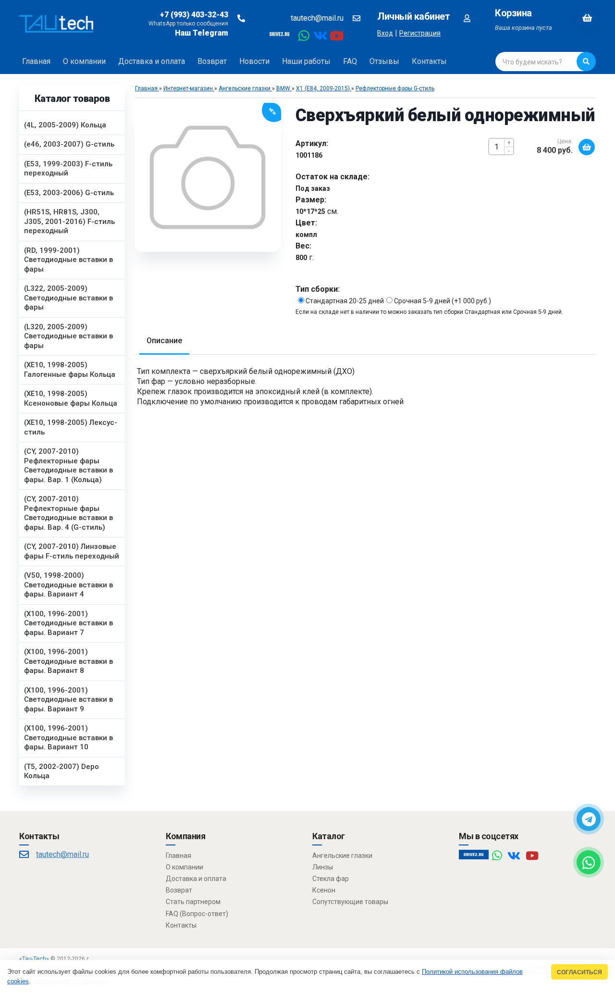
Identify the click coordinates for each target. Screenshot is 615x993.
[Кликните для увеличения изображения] (207, 177)
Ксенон (323, 890)
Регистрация (420, 33)
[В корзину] (587, 147)
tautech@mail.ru (317, 18)
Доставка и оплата (196, 878)
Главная (178, 855)
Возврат (179, 890)
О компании (184, 867)
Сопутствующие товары (350, 902)
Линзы (322, 867)
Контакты (181, 925)
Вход (385, 33)
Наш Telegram (201, 32)
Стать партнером (193, 902)
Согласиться (579, 972)
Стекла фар (330, 878)
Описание (164, 340)
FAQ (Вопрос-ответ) (197, 914)
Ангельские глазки (342, 855)
